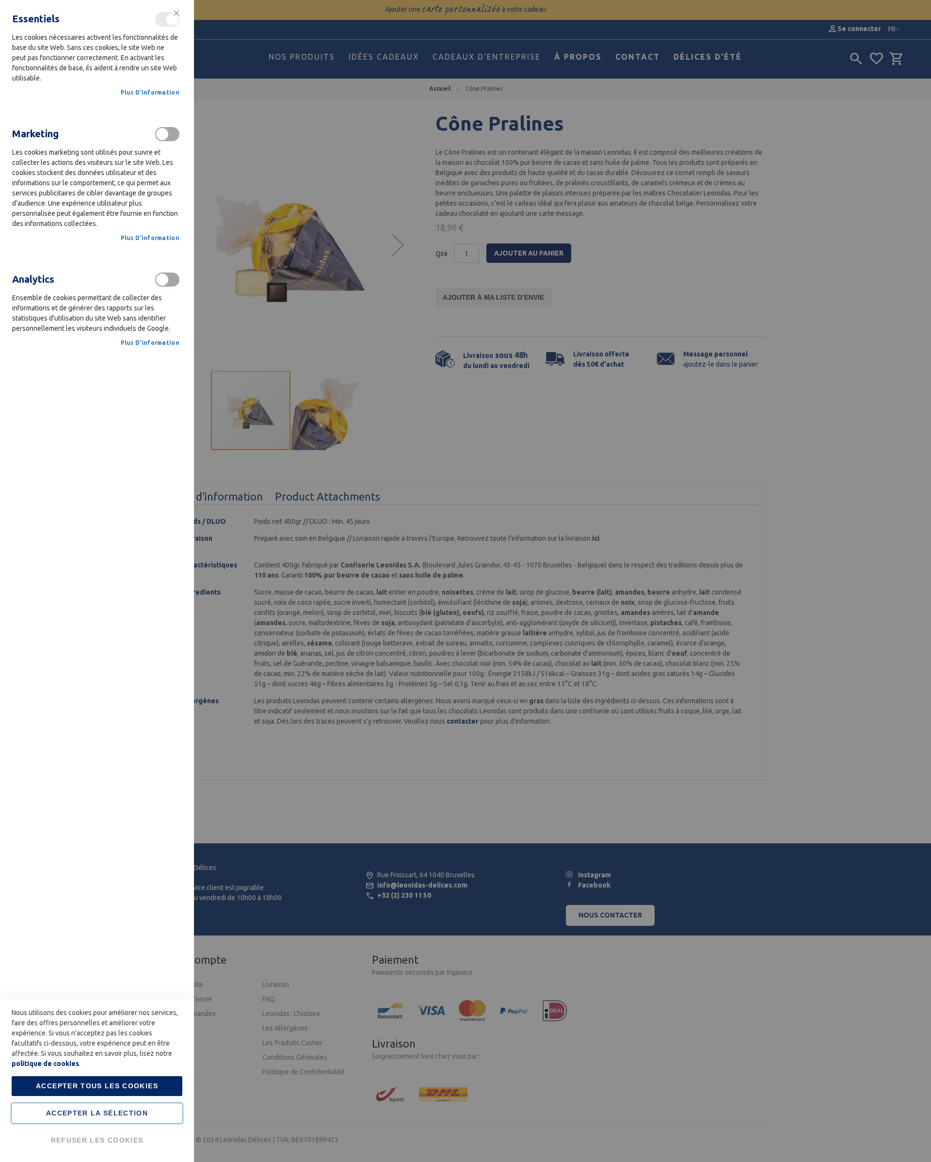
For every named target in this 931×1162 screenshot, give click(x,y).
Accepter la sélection (97, 1113)
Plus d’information (150, 92)
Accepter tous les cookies (97, 1086)
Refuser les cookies (97, 1140)
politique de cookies (45, 1063)
